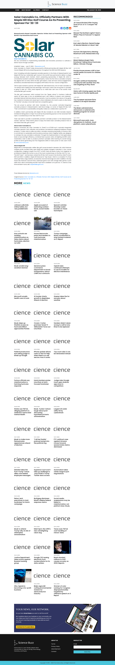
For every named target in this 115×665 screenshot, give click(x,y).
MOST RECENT (26, 10)
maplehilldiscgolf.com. (37, 164)
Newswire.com (39, 66)
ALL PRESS (36, 10)
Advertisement (55, 649)
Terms (53, 644)
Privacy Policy (55, 646)
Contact (53, 651)
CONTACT (45, 10)
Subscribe (87, 652)
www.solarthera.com (22, 142)
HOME (17, 10)
